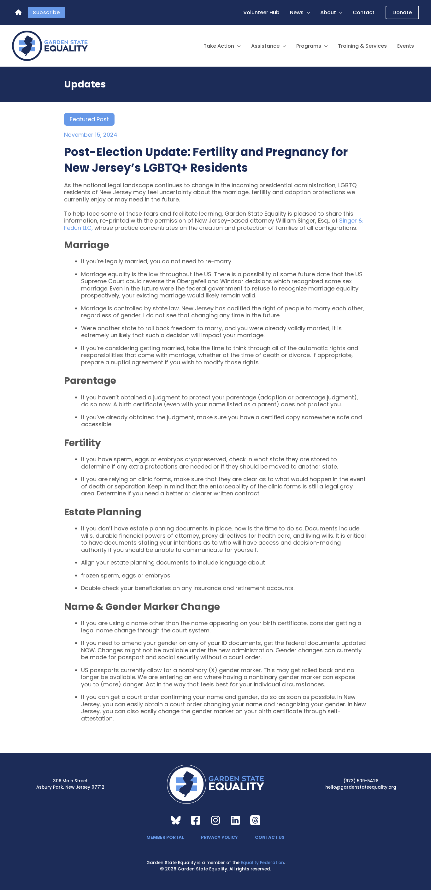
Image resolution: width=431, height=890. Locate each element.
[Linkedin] (235, 820)
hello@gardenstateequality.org (360, 787)
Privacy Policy (219, 837)
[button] (307, 12)
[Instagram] (215, 820)
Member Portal (165, 837)
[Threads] (255, 820)
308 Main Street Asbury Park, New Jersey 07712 (70, 784)
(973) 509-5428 (360, 781)
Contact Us (270, 837)
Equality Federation (262, 863)
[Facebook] (196, 820)
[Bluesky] (176, 820)
